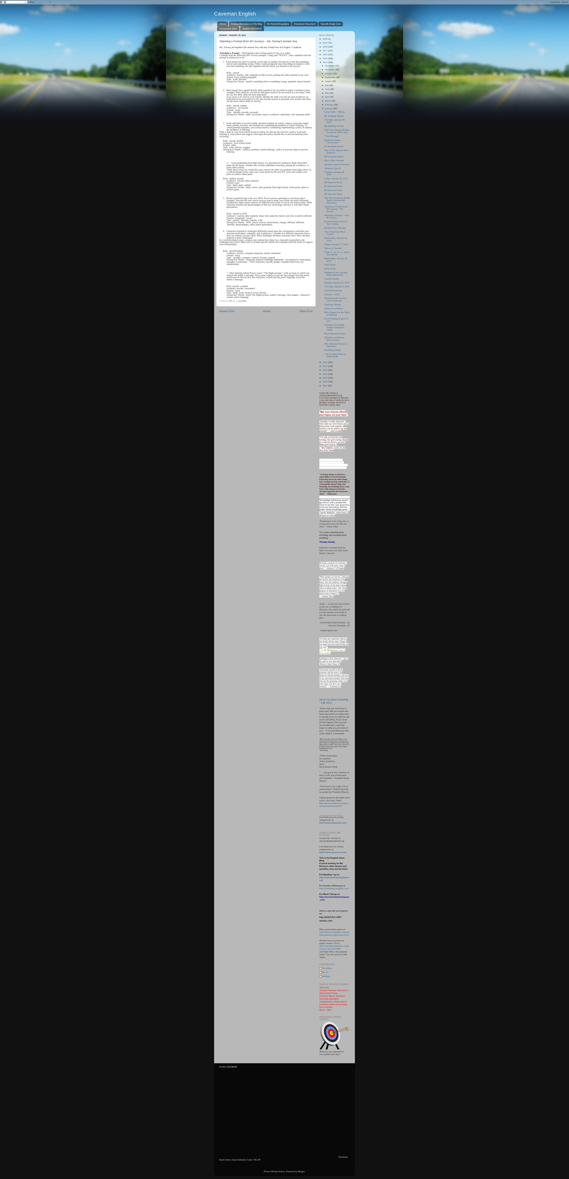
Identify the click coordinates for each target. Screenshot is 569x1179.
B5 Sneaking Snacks (334, 116)
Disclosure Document (304, 24)
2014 (325, 62)
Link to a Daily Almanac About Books (335, 355)
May (327, 93)
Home (223, 24)
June (327, 89)
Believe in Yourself (333, 248)
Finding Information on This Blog (246, 24)
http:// (322, 917)
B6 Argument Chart (333, 190)
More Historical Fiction (334, 334)
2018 (325, 47)
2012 (325, 366)
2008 (325, 382)
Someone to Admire (333, 308)
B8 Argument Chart (333, 182)
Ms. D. (325, 972)
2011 (325, 370)
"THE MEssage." (332, 136)
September (330, 77)
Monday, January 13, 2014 (336, 283)
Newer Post (226, 311)
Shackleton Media (332, 350)
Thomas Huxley (327, 541)
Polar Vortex (330, 265)
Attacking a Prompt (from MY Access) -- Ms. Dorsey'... (336, 209)
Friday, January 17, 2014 (336, 244)
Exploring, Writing (332, 305)
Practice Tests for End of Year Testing (335, 223)
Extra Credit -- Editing (334, 112)
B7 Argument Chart (333, 186)
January (329, 108)
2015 (325, 58)
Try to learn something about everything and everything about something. (332, 535)
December (330, 66)
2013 (325, 362)
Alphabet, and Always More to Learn (334, 338)
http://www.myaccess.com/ (332, 823)
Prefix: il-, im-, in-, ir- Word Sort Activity (336, 253)
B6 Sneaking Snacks (334, 126)
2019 (325, 43)
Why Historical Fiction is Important (335, 345)
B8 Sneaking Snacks (334, 157)
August (328, 81)
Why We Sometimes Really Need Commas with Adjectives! (337, 200)
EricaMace (327, 968)
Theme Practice (331, 279)
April (327, 97)
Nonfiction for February (335, 228)
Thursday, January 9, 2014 (337, 286)
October (329, 74)
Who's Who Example (334, 160)
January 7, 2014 (332, 294)
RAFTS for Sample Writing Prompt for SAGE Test (336, 131)
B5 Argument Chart (333, 194)
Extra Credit (329, 269)
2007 (325, 386)
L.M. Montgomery (330, 650)
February (329, 105)
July (327, 85)
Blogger (301, 1171)
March (328, 101)
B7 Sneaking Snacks (334, 146)
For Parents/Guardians (278, 24)
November (330, 70)
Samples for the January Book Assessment (335, 273)
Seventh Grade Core (331, 24)
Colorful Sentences (333, 290)
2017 (325, 51)
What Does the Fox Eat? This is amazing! (335, 299)
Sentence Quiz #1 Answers (337, 164)
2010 (325, 374)
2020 (325, 39)
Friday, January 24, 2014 (336, 178)
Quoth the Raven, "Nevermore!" (332, 141)
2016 (325, 54)
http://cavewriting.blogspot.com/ (334, 888)
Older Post (306, 311)
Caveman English (235, 14)
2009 (325, 378)
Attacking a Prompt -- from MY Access (336, 216)
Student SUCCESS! (252, 28)
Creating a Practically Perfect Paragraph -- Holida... (335, 327)
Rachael (326, 976)
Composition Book (228, 28)
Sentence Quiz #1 (332, 168)
